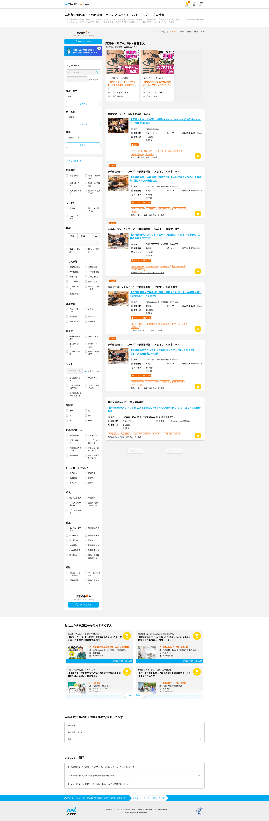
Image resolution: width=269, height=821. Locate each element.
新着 (182, 32)
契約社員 (73, 317)
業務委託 (91, 321)
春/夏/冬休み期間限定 (94, 192)
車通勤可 (91, 498)
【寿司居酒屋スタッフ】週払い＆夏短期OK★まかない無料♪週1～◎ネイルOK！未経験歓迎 (154, 410)
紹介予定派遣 (74, 321)
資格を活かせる (93, 581)
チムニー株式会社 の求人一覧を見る (145, 157)
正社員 (91, 309)
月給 (94, 236)
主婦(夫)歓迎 (93, 277)
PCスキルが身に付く (75, 511)
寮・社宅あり (74, 540)
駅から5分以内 (75, 498)
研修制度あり (93, 528)
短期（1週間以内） (94, 177)
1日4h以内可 (93, 336)
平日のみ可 (92, 378)
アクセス (117, 809)
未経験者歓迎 (74, 267)
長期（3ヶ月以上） (75, 192)
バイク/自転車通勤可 (75, 504)
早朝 (71, 411)
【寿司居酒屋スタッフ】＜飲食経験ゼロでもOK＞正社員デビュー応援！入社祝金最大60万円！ (165, 352)
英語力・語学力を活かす (74, 574)
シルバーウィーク (74, 217)
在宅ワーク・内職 (93, 345)
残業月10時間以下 (93, 353)
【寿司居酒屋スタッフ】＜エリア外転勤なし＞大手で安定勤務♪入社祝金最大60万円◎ (165, 236)
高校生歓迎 (92, 267)
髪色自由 (73, 473)
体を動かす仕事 (74, 345)
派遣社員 (91, 317)
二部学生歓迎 (93, 272)
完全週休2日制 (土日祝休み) (75, 394)
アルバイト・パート (74, 310)
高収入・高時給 (74, 250)
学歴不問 (73, 277)
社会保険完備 (74, 550)
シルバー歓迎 (74, 282)
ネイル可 (73, 483)
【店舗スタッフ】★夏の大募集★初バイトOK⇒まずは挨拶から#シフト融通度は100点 (165, 121)
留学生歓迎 (92, 282)
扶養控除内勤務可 (74, 337)
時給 (72, 236)
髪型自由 (91, 473)
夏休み (72, 208)
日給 (83, 236)
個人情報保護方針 (161, 809)
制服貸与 (73, 545)
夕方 (90, 415)
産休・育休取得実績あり (93, 556)
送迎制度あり (93, 535)
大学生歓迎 (74, 272)
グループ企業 (147, 809)
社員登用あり (93, 550)
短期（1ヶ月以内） (75, 184)
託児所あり (74, 555)
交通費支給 (74, 535)
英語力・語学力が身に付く (93, 504)
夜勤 (90, 420)
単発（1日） (74, 176)
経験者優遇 (74, 580)
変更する (83, 104)
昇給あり (91, 540)
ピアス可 (91, 478)
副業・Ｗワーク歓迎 (93, 287)
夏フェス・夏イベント (93, 209)
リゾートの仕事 (74, 353)
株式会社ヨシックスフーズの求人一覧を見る (147, 215)
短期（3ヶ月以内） (94, 184)
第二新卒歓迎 (74, 294)
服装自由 (73, 478)
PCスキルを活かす (94, 574)
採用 (139, 809)
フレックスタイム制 (93, 386)
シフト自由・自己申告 (74, 386)
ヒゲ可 (91, 483)
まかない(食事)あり (75, 529)
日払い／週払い (93, 250)
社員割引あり (93, 545)
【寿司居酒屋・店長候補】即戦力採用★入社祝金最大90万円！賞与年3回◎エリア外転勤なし (165, 179)
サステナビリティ (129, 809)
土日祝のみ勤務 (74, 379)
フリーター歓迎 (74, 287)
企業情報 (109, 809)
